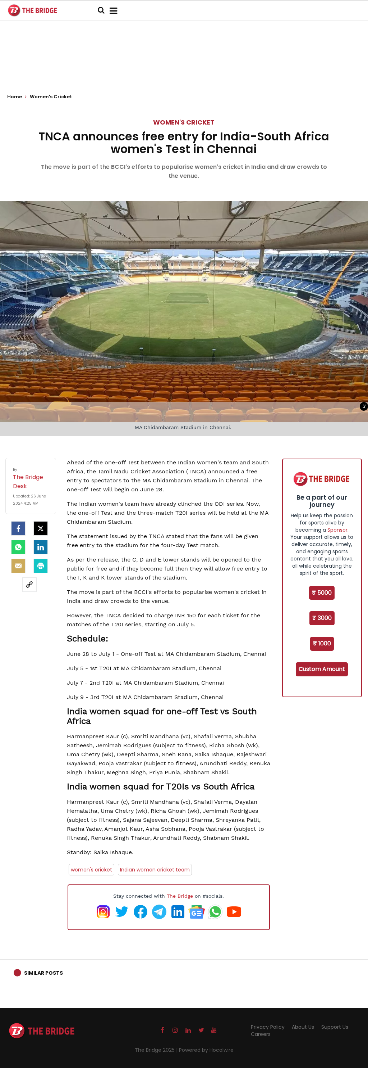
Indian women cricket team (155, 869)
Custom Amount (322, 669)
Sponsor (337, 529)
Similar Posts (43, 973)
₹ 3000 (322, 618)
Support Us (334, 1027)
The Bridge (180, 896)
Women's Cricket (184, 122)
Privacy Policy (268, 1027)
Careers (261, 1034)
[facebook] (18, 528)
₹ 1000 (322, 643)
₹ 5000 (322, 593)
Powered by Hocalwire (206, 1050)
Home (15, 97)
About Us (303, 1027)
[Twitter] (40, 528)
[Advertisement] (184, 65)
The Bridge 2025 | (157, 1050)
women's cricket (91, 869)
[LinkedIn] (40, 547)
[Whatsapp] (18, 547)
